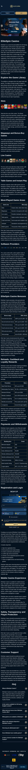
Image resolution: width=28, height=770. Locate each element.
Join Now (14, 31)
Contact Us (23, 751)
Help (18, 751)
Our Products (5, 751)
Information (13, 751)
